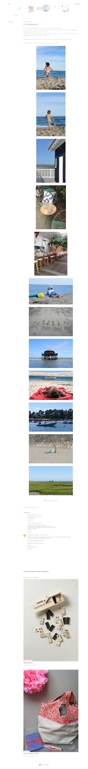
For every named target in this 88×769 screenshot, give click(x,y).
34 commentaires (31, 665)
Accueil (16, 15)
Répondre (30, 520)
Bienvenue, (28, 663)
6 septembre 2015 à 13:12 (36, 514)
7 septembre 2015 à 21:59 (36, 523)
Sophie (29, 523)
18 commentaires (31, 756)
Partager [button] (10, 21)
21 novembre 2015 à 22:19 (43, 534)
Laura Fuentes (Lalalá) (33, 535)
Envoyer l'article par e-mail (33, 507)
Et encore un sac (31, 753)
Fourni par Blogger (45, 764)
